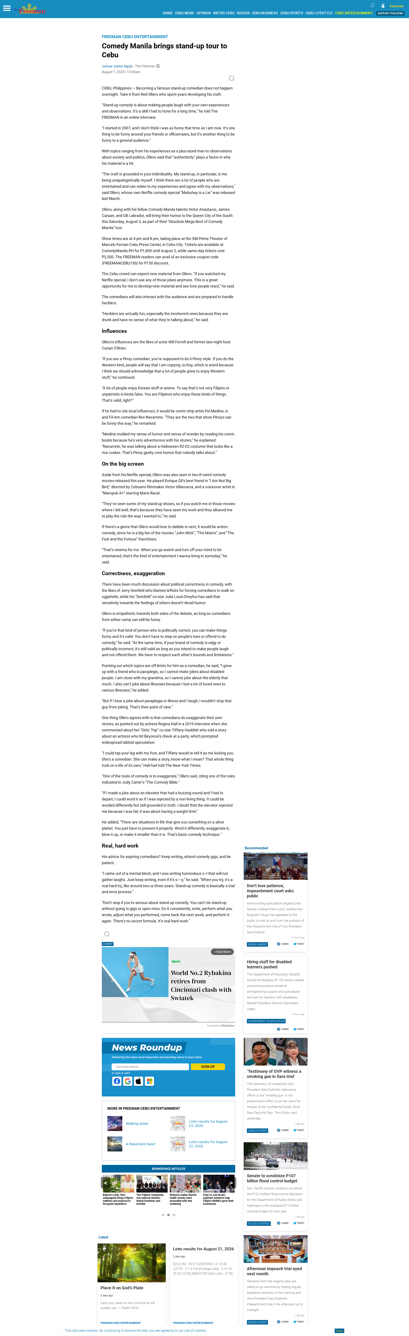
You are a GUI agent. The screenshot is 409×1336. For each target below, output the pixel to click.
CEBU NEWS (184, 13)
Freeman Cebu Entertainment (135, 36)
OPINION (204, 13)
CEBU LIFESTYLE (319, 13)
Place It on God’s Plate (122, 1287)
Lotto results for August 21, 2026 (203, 1248)
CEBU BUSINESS (265, 13)
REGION (243, 13)
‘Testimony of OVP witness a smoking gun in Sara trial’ (274, 1074)
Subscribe (397, 6)
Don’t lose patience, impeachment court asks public (270, 890)
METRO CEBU (224, 13)
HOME (168, 13)
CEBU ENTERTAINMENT (354, 13)
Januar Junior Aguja (117, 66)
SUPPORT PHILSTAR (390, 13)
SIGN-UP (208, 1067)
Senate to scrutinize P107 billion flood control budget (272, 1178)
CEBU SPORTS (291, 13)
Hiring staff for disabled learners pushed (269, 964)
